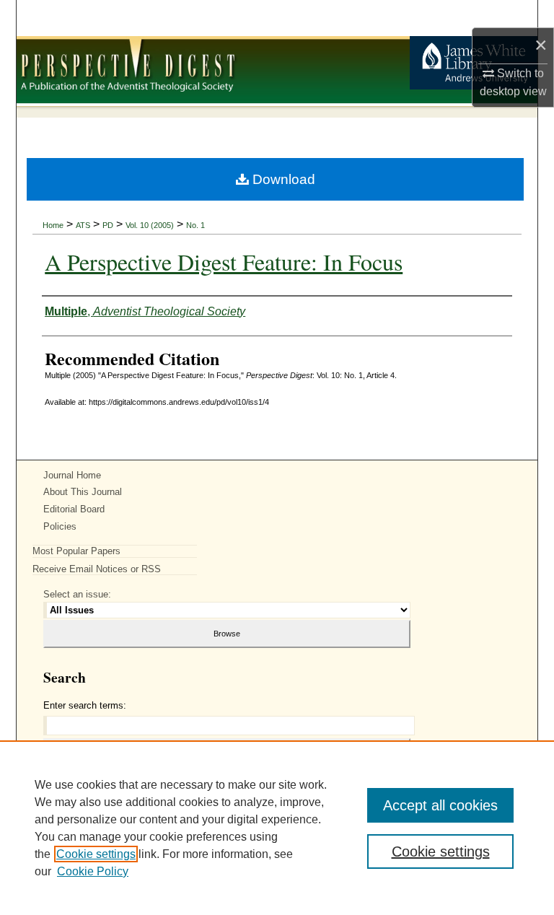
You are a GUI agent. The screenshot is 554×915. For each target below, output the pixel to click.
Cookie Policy (92, 871)
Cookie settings (96, 854)
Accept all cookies (440, 805)
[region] (277, 827)
